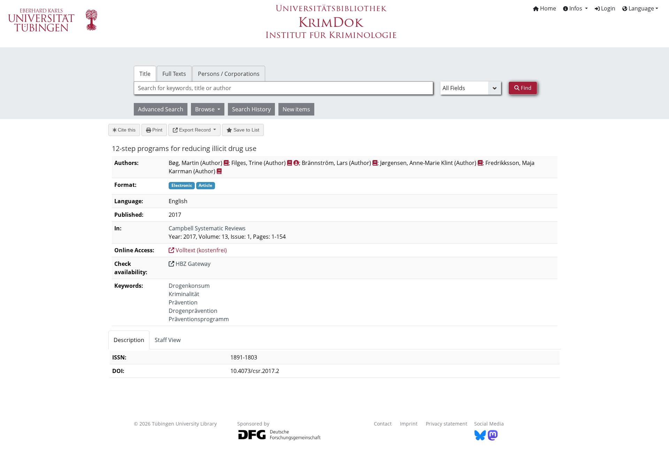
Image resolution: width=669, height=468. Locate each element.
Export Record (195, 130)
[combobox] (283, 88)
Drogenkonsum (189, 285)
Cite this (126, 130)
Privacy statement (446, 423)
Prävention (183, 302)
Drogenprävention (193, 311)
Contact (383, 423)
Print (156, 130)
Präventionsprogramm (199, 319)
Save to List (245, 130)
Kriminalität (184, 294)
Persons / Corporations (229, 74)
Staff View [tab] (167, 340)
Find (525, 87)
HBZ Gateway (192, 264)
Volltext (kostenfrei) (200, 250)
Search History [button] (251, 109)
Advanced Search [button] (160, 109)
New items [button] (296, 109)
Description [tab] (129, 340)
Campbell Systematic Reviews (207, 228)
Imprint (408, 423)
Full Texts (174, 74)
